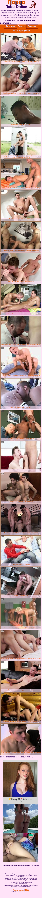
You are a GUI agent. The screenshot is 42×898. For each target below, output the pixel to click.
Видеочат (32, 26)
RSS (27, 890)
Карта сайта (18, 890)
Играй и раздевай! (21, 31)
